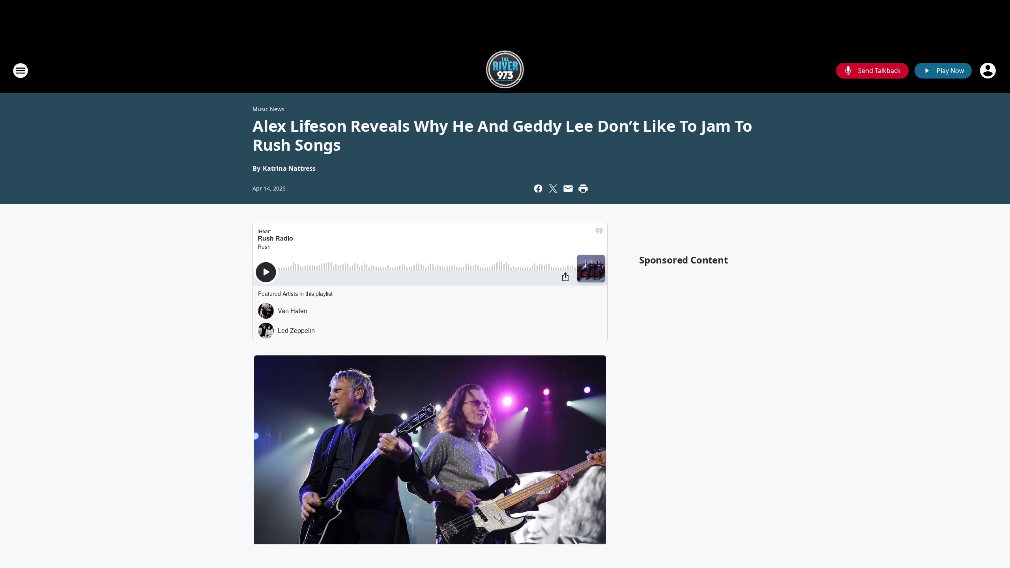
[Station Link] (505, 70)
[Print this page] (583, 188)
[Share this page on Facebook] (538, 188)
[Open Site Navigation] (20, 70)
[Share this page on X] (553, 188)
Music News (268, 109)
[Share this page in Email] (568, 188)
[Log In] (988, 70)
